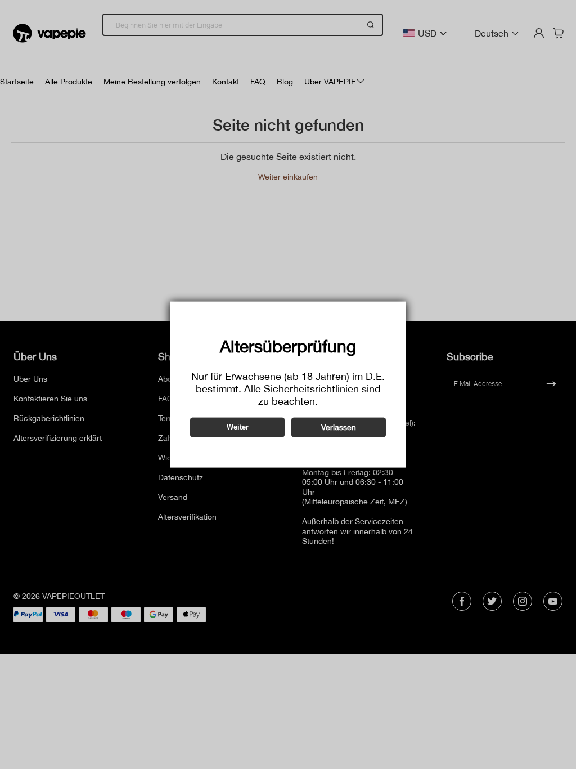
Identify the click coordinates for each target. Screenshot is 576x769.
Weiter (238, 427)
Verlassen (338, 426)
